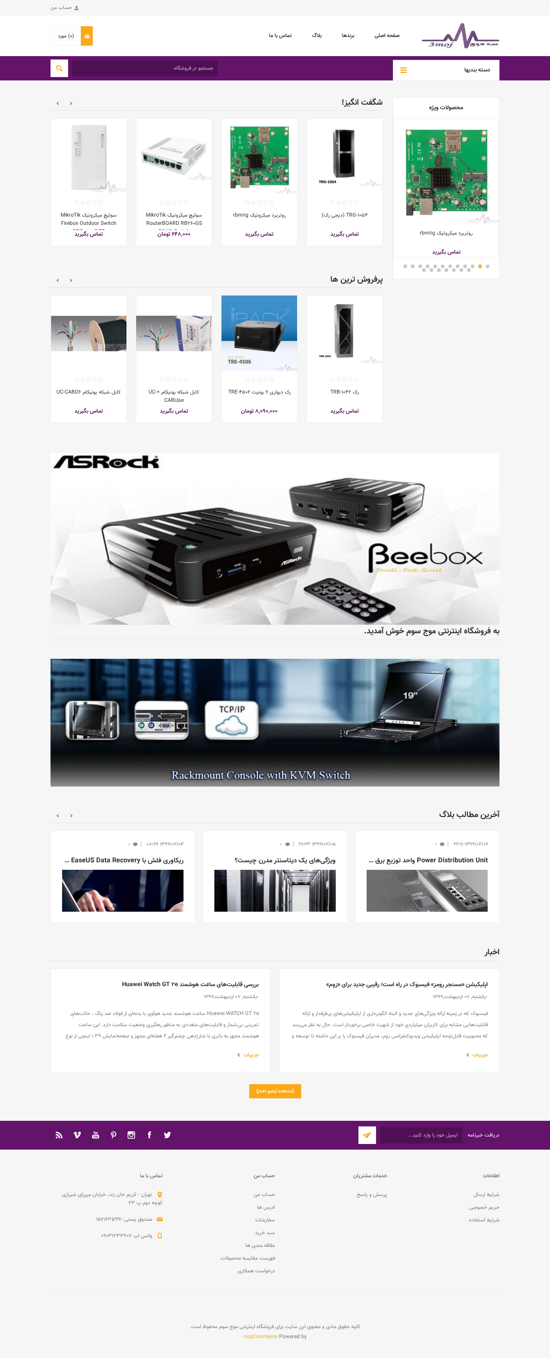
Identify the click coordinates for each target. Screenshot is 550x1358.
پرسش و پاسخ (372, 1210)
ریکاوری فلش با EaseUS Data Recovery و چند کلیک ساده (123, 875)
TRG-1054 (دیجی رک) (345, 215)
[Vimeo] (77, 1150)
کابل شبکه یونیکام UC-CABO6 (259, 392)
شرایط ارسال (486, 1210)
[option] (344, 187)
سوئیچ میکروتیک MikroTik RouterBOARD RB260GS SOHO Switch (174, 223)
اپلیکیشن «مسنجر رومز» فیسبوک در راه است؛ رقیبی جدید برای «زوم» (407, 999)
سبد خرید (265, 1248)
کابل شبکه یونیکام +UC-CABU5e (344, 396)
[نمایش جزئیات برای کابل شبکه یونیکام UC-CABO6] (259, 333)
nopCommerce (261, 1352)
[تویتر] (167, 1150)
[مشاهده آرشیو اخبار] (275, 1106)
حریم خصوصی (484, 1222)
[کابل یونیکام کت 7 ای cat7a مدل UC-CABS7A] (88, 333)
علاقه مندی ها (260, 1261)
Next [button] (57, 103)
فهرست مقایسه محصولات (248, 1273)
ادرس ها (266, 1222)
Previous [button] (71, 103)
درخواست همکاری (256, 1286)
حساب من (61, 8)
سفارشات (265, 1235)
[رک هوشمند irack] (344, 156)
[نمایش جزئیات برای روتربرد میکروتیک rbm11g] (446, 171)
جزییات (480, 1070)
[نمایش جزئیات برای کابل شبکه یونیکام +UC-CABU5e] (344, 333)
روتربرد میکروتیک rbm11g (446, 233)
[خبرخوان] (59, 1150)
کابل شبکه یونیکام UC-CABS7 (174, 392)
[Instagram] (131, 1150)
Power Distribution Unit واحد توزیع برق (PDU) (427, 875)
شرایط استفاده (484, 1235)
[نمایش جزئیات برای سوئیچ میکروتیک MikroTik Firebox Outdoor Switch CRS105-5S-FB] (88, 156)
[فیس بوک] (149, 1150)
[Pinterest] (113, 1150)
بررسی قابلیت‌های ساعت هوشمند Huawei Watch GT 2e (190, 999)
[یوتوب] (95, 1150)
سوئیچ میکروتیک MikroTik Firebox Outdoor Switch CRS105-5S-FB (89, 223)
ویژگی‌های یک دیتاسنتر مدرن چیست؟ (285, 875)
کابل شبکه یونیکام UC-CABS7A (89, 396)
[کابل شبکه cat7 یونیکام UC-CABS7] (174, 333)
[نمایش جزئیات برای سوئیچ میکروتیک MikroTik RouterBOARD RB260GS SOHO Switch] (174, 156)
